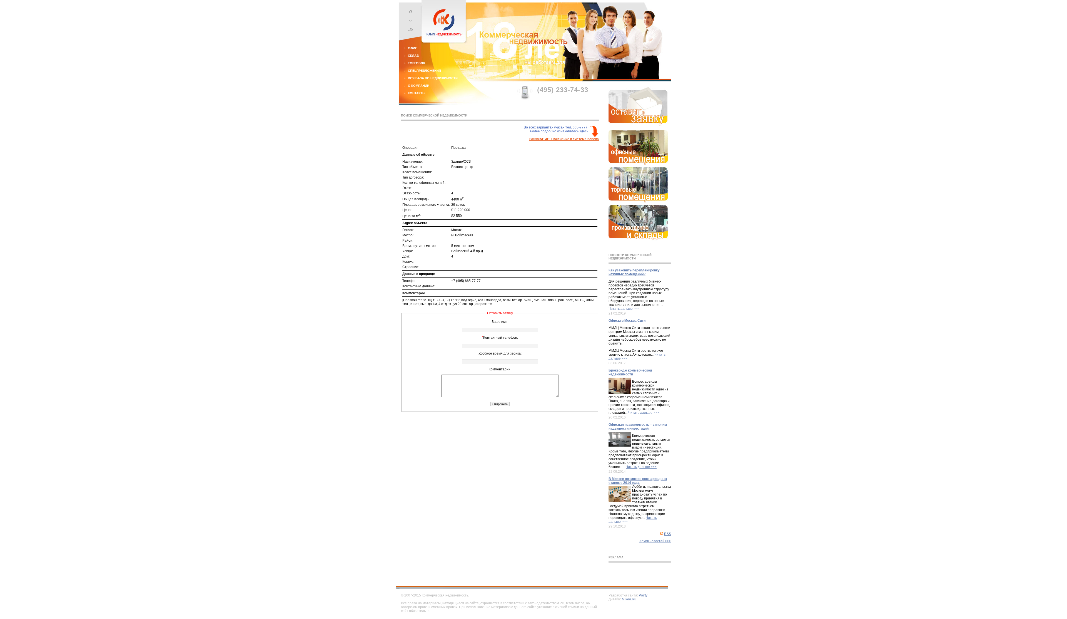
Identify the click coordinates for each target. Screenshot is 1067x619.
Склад (413, 55)
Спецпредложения (424, 70)
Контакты (416, 93)
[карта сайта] (409, 30)
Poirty (643, 595)
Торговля (416, 63)
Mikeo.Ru (629, 599)
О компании (418, 85)
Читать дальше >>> (624, 309)
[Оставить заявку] (638, 124)
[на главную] (409, 12)
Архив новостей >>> (655, 541)
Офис (412, 48)
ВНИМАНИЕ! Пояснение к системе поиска (564, 139)
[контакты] (409, 21)
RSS (667, 534)
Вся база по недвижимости (433, 78)
